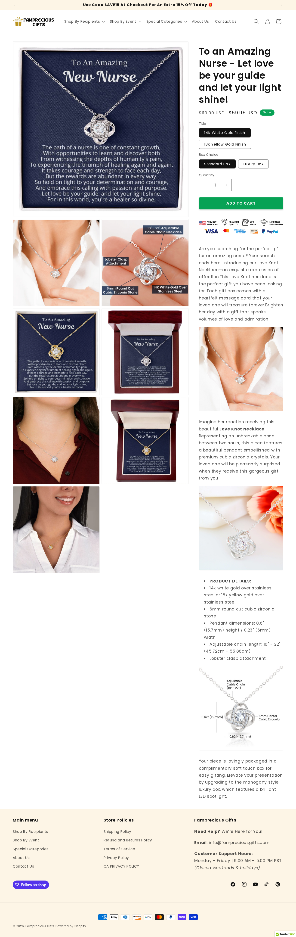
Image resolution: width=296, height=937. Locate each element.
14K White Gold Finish (224, 132)
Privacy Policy (116, 857)
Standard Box (217, 163)
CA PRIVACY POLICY (121, 866)
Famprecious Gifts (39, 926)
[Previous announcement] (14, 5)
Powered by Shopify (71, 926)
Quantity (206, 175)
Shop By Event (26, 840)
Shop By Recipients (30, 831)
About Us (21, 857)
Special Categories (31, 848)
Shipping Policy (117, 831)
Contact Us (23, 866)
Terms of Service (119, 848)
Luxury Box (253, 163)
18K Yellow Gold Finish (225, 144)
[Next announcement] (282, 5)
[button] (84, 21)
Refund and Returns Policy (128, 840)
